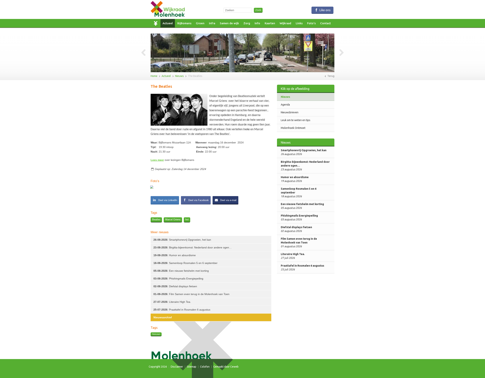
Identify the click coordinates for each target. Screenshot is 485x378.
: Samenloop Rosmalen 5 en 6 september (185, 263)
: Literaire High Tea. (172, 301)
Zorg (246, 23)
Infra (212, 23)
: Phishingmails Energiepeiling (178, 278)
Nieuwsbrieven (289, 112)
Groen (200, 23)
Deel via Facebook (198, 200)
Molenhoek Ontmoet (293, 127)
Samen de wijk (229, 23)
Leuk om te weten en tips (295, 120)
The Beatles (195, 75)
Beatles (156, 219)
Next (340, 53)
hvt (187, 219)
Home (156, 23)
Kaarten (270, 23)
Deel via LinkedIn (167, 200)
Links (299, 23)
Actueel (168, 23)
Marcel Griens (173, 219)
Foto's (311, 23)
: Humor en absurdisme (174, 255)
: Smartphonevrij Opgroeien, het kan (182, 239)
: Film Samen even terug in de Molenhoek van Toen (191, 294)
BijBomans (184, 23)
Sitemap (191, 366)
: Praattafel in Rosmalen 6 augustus (181, 309)
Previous (145, 53)
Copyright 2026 (158, 366)
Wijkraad (285, 23)
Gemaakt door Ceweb (226, 366)
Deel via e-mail (227, 200)
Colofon (205, 366)
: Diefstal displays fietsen (175, 286)
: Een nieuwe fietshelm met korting (181, 270)
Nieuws (179, 75)
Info (257, 23)
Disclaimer (177, 366)
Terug (330, 75)
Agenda (285, 104)
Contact (325, 23)
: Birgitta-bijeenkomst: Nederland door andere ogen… (192, 247)
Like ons (325, 10)
